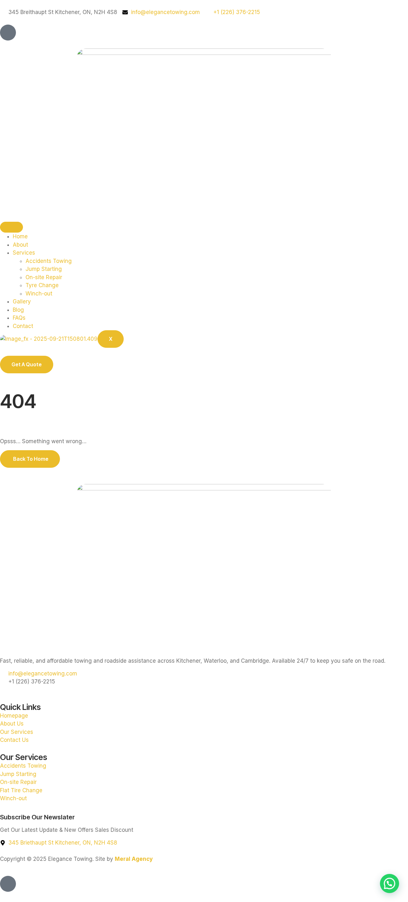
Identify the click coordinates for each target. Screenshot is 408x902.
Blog (18, 310)
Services (24, 253)
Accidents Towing (49, 261)
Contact (23, 326)
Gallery (22, 301)
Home (20, 236)
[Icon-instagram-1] (8, 33)
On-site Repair (44, 277)
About (20, 245)
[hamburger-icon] (11, 227)
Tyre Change (42, 285)
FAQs (19, 318)
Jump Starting (44, 269)
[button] (389, 883)
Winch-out (39, 293)
